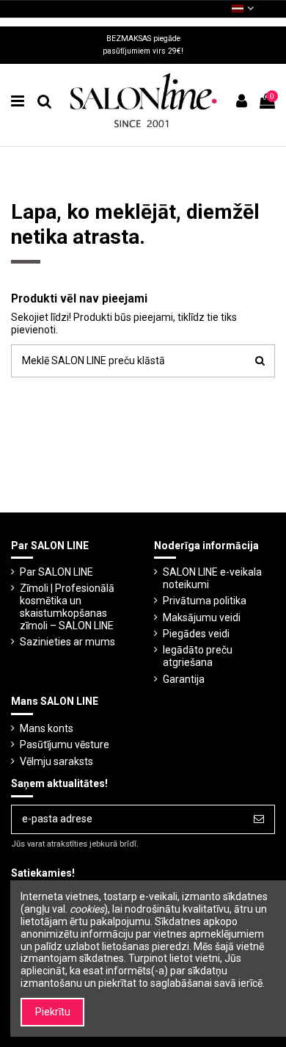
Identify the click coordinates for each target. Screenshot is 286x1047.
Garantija (184, 679)
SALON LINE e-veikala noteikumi (212, 578)
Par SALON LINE (56, 572)
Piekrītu (52, 1012)
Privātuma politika (204, 600)
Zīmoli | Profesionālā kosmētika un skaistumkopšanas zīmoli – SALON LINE (67, 606)
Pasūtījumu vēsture (64, 744)
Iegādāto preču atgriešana (197, 656)
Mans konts (46, 728)
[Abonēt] (258, 819)
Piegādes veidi (196, 634)
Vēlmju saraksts (56, 761)
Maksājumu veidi (202, 617)
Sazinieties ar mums (67, 642)
